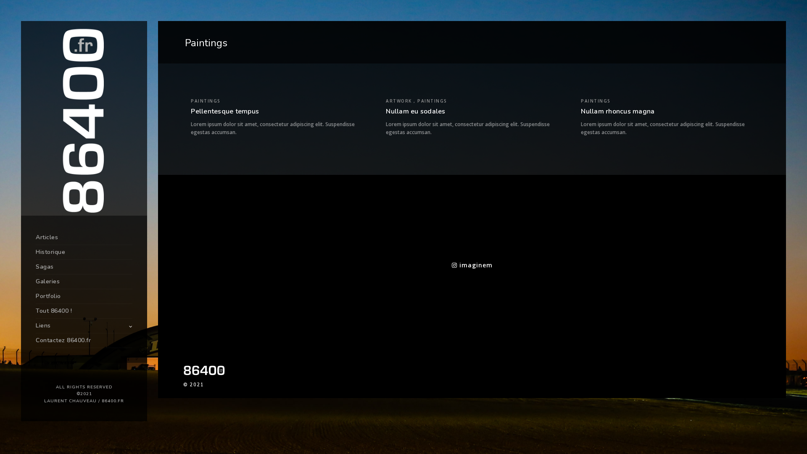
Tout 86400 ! (54, 311)
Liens (43, 326)
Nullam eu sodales (415, 111)
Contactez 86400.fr (63, 340)
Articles (47, 237)
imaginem (475, 265)
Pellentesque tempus (225, 111)
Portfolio (48, 296)
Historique (50, 252)
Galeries (48, 281)
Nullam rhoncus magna (617, 111)
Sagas (45, 267)
